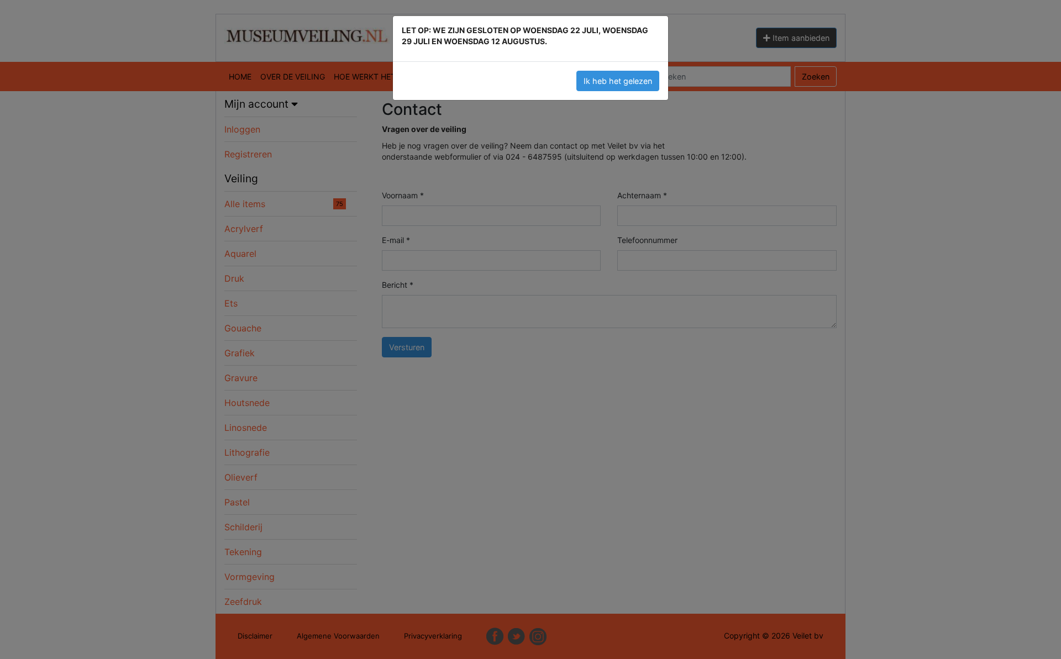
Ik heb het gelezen (618, 81)
